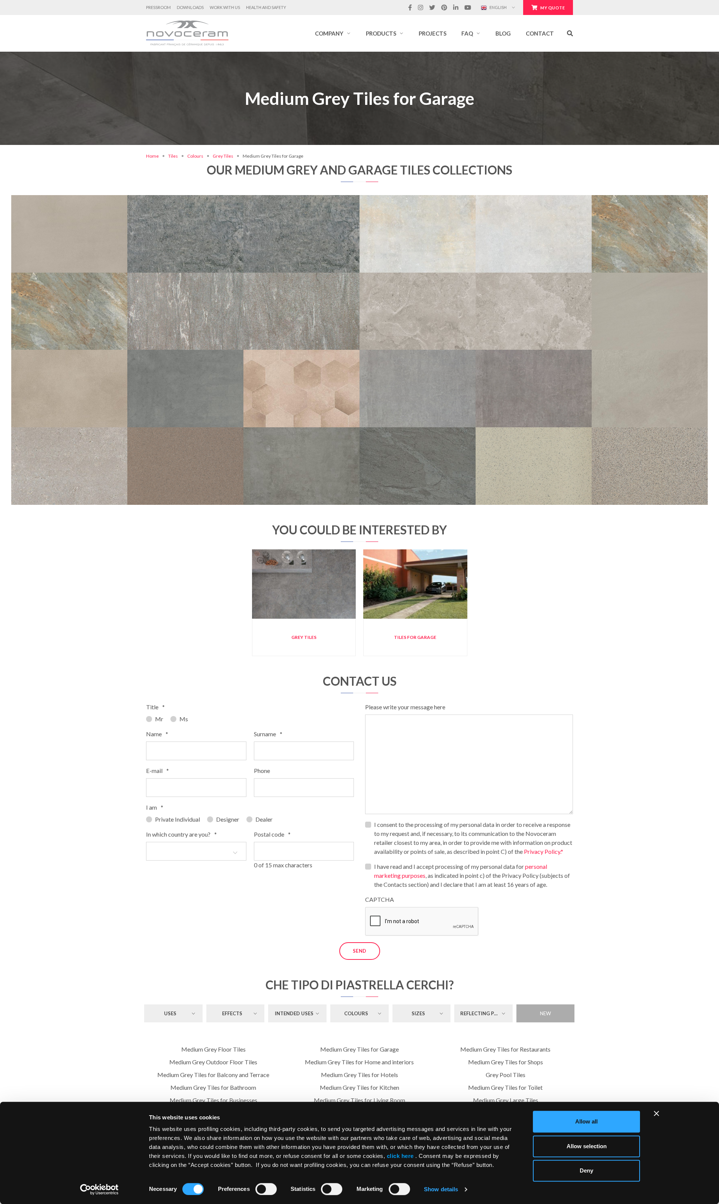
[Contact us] (94, 199)
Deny (586, 1170)
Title (155, 706)
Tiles (173, 156)
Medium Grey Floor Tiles (213, 1049)
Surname (268, 733)
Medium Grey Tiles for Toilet (505, 1087)
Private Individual (177, 819)
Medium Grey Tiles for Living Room (359, 1100)
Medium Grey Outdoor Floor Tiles (213, 1061)
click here (400, 1156)
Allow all (586, 1121)
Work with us (225, 7)
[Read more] (69, 199)
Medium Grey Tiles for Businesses (213, 1100)
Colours (195, 156)
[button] (332, 33)
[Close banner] (656, 1113)
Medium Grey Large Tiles (505, 1100)
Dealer (264, 819)
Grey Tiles (223, 156)
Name (157, 733)
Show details (441, 1189)
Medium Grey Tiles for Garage (359, 1049)
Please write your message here (405, 706)
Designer (227, 819)
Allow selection (587, 1146)
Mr (159, 718)
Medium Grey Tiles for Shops (505, 1061)
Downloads (190, 7)
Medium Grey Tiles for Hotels (359, 1074)
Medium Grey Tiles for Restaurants (505, 1049)
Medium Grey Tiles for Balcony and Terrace (213, 1074)
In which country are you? (181, 834)
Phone (262, 770)
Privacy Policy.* (543, 851)
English (498, 7)
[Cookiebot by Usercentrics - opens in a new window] (99, 1189)
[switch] (266, 1189)
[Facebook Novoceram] (410, 7)
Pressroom (158, 7)
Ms (183, 718)
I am (154, 807)
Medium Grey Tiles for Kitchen (359, 1087)
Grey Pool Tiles (505, 1074)
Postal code (272, 834)
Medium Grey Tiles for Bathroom (213, 1087)
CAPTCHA (379, 899)
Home (152, 156)
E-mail (157, 770)
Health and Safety (266, 7)
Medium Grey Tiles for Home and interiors (359, 1061)
